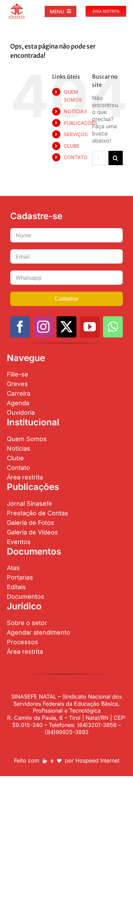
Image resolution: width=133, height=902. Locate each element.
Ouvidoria (21, 412)
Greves (17, 383)
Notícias (18, 448)
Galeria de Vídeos (32, 532)
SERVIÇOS (76, 134)
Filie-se (17, 374)
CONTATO (75, 157)
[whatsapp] (113, 326)
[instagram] (43, 326)
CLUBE (71, 146)
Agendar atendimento (38, 632)
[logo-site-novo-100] (16, 6)
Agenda (18, 403)
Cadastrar (66, 299)
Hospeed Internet (97, 760)
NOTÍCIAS (75, 111)
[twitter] (66, 326)
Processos (22, 642)
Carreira (18, 393)
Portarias (20, 577)
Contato (18, 467)
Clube (15, 458)
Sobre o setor (27, 622)
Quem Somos (27, 438)
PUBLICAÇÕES (80, 123)
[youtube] (90, 326)
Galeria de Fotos (30, 522)
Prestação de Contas (37, 513)
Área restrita (25, 477)
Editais (16, 587)
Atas (13, 567)
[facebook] (20, 326)
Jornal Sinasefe (29, 503)
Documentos (25, 596)
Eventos (19, 541)
